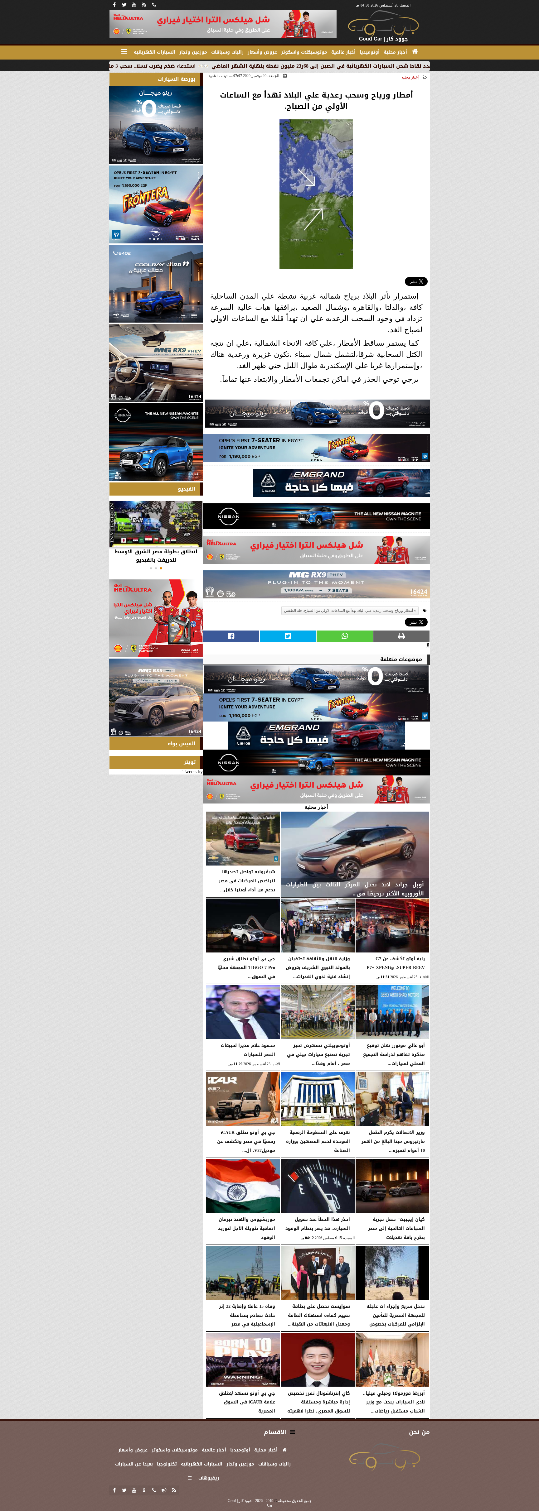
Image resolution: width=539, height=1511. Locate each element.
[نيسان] (316, 518)
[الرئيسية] (415, 51)
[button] (161, 568)
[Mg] (316, 586)
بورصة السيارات (177, 79)
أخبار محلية (410, 77)
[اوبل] (316, 450)
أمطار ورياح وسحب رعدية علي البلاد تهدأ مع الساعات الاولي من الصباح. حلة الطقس (348, 610)
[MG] (156, 362)
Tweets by (192, 771)
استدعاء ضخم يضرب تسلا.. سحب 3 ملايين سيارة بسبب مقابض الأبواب (195, 66)
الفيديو (187, 489)
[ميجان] (317, 415)
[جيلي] (341, 484)
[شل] (316, 551)
